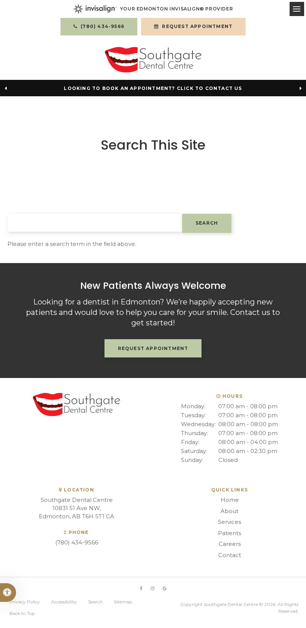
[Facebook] (141, 588)
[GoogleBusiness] (165, 588)
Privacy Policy (24, 601)
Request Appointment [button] (196, 26)
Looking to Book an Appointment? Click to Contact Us (153, 88)
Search (95, 601)
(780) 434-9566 (76, 542)
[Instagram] (153, 588)
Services (229, 521)
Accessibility (64, 601)
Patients (229, 533)
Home (230, 499)
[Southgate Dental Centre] (153, 59)
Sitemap (123, 601)
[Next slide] (300, 88)
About (229, 511)
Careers (230, 543)
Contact (229, 555)
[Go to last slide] (5, 88)
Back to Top (22, 613)
